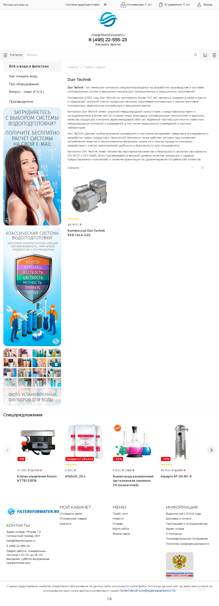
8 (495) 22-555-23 (108, 39)
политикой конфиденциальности (147, 590)
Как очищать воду (23, 76)
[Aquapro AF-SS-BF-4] (181, 442)
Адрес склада (175, 528)
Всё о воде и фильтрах (29, 66)
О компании (174, 534)
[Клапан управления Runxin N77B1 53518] (38, 442)
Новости (118, 518)
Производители (21, 102)
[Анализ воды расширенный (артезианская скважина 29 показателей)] (133, 442)
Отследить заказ (71, 513)
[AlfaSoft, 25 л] (86, 442)
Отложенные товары (73, 518)
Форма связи (121, 534)
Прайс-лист (120, 513)
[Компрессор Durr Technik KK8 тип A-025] (89, 196)
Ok (109, 599)
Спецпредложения (22, 415)
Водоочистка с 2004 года (183, 513)
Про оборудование (24, 84)
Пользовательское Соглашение (187, 538)
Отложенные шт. (139, 4)
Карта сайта (121, 528)
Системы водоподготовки (83, 4)
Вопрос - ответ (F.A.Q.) (26, 92)
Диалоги (65, 523)
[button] (105, 4)
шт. (178, 4)
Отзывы (118, 523)
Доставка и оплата (178, 518)
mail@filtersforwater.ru (107, 35)
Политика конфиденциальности (187, 544)
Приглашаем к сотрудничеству (187, 523)
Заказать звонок (108, 44)
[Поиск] (195, 55)
